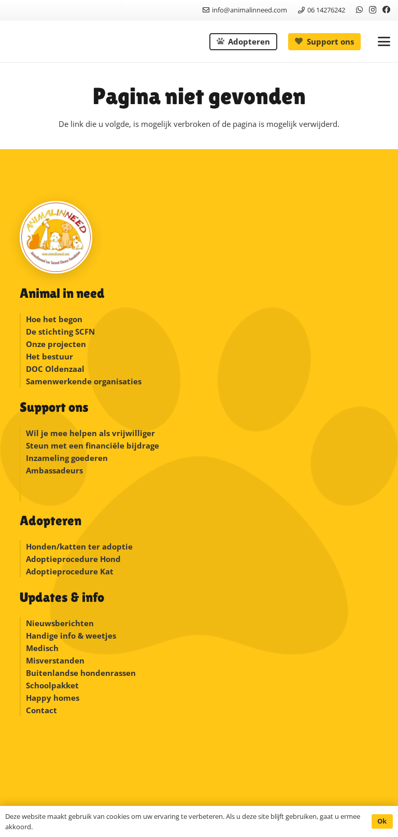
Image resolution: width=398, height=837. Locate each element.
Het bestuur (49, 356)
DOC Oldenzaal (55, 369)
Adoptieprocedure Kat (69, 571)
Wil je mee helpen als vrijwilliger (90, 433)
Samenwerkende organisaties (83, 381)
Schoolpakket (52, 685)
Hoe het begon (54, 319)
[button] (384, 41)
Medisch (42, 648)
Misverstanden (55, 660)
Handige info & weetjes (71, 635)
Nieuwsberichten (60, 623)
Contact (41, 710)
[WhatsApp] (359, 9)
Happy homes (52, 697)
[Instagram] (372, 10)
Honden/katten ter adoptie (79, 546)
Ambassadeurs (54, 470)
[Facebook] (386, 9)
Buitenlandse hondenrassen (81, 673)
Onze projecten (56, 344)
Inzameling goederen (68, 458)
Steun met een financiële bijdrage (92, 445)
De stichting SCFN (60, 331)
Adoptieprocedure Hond (73, 559)
